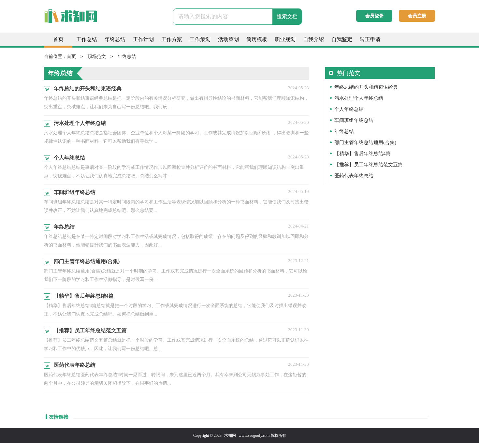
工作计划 (143, 39)
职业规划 (285, 39)
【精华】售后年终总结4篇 (362, 153)
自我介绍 (313, 39)
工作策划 (200, 39)
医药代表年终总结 (353, 175)
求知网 (230, 435)
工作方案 (171, 39)
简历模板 (256, 39)
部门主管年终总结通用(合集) (365, 142)
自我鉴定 (341, 39)
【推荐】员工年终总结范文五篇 (368, 164)
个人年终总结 (349, 109)
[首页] (83, 19)
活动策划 (228, 39)
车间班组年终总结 (353, 120)
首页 (58, 39)
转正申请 (370, 39)
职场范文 (97, 56)
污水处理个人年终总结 (358, 98)
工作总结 (86, 39)
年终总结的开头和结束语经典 (366, 87)
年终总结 (115, 39)
